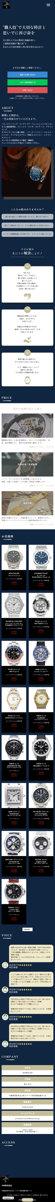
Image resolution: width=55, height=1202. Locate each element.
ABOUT (16, 1195)
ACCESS (44, 1195)
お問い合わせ (27, 90)
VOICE (29, 1195)
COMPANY (36, 1195)
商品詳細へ (27, 929)
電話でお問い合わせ (27, 74)
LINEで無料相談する (28, 82)
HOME (10, 1195)
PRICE (23, 1195)
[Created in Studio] (8, 1198)
